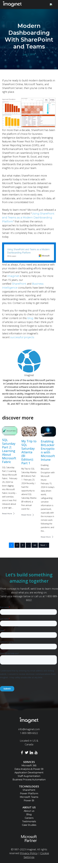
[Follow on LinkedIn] (31, 753)
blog (30, 318)
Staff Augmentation (29, 776)
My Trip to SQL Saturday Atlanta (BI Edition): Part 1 (28, 452)
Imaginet (13, 276)
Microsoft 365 (29, 765)
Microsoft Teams (29, 797)
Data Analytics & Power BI (29, 769)
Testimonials (29, 821)
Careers (29, 818)
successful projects (22, 337)
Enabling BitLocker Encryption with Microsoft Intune (48, 450)
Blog (29, 814)
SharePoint (19, 283)
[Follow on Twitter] (26, 753)
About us (29, 811)
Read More (7, 513)
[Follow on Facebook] (22, 753)
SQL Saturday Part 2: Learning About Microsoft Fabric (9, 451)
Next (42, 545)
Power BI (29, 800)
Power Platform (29, 793)
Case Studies (29, 825)
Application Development (29, 772)
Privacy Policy (29, 853)
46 (35, 545)
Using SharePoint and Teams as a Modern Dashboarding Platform (28, 217)
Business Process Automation (29, 779)
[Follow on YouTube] (36, 753)
